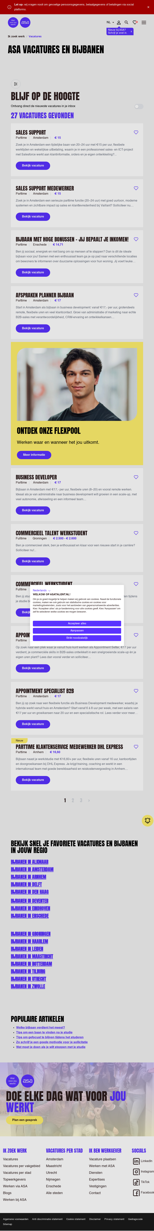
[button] (42, 591)
